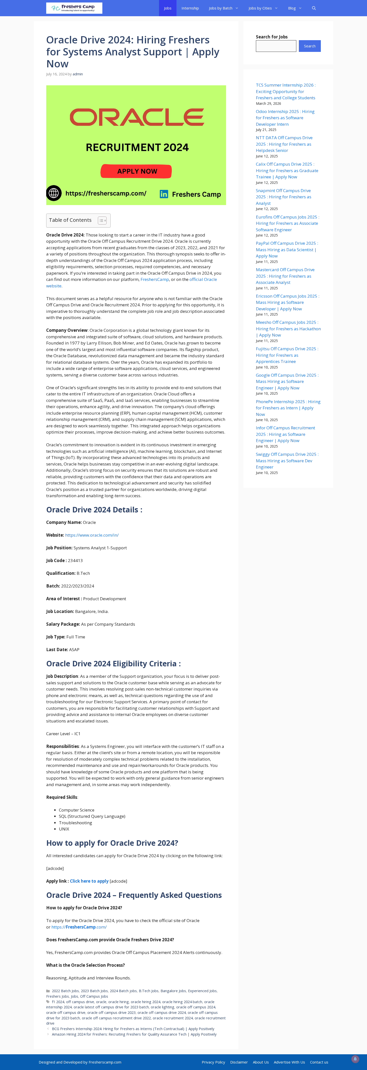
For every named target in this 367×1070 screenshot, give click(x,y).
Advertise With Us (289, 1062)
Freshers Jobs (57, 996)
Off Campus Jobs (94, 996)
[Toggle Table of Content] (99, 220)
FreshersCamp (155, 279)
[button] (314, 8)
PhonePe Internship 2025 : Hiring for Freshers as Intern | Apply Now (288, 408)
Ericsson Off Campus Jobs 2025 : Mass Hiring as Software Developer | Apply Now (287, 302)
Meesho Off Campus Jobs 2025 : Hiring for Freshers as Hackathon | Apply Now (288, 328)
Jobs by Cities (260, 7)
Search (310, 45)
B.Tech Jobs (149, 990)
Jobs (168, 7)
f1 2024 (58, 1001)
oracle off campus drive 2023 (111, 1012)
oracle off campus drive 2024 (162, 1012)
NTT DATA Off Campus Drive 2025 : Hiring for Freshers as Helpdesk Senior (284, 144)
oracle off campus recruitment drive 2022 (116, 1018)
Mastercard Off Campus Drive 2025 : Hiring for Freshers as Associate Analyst (285, 276)
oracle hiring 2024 (145, 1001)
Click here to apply (89, 881)
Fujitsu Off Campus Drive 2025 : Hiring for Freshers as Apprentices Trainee (287, 355)
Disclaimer (239, 1062)
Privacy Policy (213, 1062)
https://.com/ (78, 927)
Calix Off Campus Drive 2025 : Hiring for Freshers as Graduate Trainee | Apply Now (287, 170)
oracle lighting (162, 1007)
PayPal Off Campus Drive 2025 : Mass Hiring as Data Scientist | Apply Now (287, 249)
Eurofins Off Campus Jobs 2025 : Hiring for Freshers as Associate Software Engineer (287, 223)
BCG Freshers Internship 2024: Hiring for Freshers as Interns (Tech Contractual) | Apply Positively (133, 1028)
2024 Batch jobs (123, 990)
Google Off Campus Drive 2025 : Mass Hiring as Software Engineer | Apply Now (287, 381)
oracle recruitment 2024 (173, 1018)
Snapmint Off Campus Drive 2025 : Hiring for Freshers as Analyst (283, 197)
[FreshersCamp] (74, 8)
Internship (190, 7)
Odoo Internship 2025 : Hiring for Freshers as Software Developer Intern (285, 118)
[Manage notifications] (355, 1059)
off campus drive (80, 1001)
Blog (292, 7)
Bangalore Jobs (173, 990)
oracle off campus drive (65, 1012)
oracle (101, 1001)
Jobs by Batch (220, 7)
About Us (261, 1062)
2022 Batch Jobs (65, 990)
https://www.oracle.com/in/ (92, 535)
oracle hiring (118, 1001)
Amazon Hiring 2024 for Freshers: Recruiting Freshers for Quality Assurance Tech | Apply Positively (134, 1034)
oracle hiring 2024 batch (182, 1001)
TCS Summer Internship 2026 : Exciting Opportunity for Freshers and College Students (286, 91)
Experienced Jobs (202, 990)
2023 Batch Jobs (94, 990)
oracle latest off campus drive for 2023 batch (111, 1007)
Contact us (319, 1062)
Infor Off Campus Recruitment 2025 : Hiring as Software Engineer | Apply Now (285, 434)
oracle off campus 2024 (195, 1007)
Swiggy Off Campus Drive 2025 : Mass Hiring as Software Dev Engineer (287, 460)
